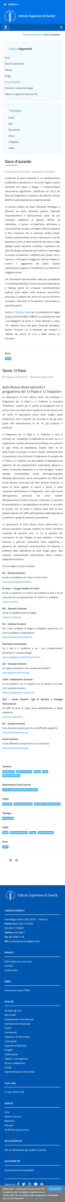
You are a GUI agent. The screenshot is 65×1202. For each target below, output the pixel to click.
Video (11, 148)
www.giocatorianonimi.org (15, 672)
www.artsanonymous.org (15, 748)
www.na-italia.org (11, 617)
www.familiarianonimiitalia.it (17, 637)
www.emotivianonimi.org (15, 732)
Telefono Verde (23, 312)
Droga (8, 76)
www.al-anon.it (10, 601)
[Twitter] (4, 860)
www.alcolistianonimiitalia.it (16, 582)
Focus (11, 136)
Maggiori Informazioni (34, 1198)
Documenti (14, 130)
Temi (25, 34)
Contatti (9, 965)
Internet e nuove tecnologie (19, 88)
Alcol (7, 57)
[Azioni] (5, 4)
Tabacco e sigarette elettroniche (21, 94)
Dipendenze (35, 34)
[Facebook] (10, 860)
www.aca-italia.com (12, 717)
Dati (10, 123)
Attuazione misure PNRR (17, 990)
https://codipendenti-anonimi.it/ (18, 692)
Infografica (13, 142)
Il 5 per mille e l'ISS (14, 1092)
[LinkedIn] (16, 860)
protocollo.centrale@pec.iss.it (25, 941)
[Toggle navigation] (5, 27)
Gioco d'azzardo (12, 82)
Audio (11, 117)
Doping (8, 70)
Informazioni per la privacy (18, 961)
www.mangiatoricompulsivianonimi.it (21, 657)
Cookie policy (11, 970)
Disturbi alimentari (14, 63)
